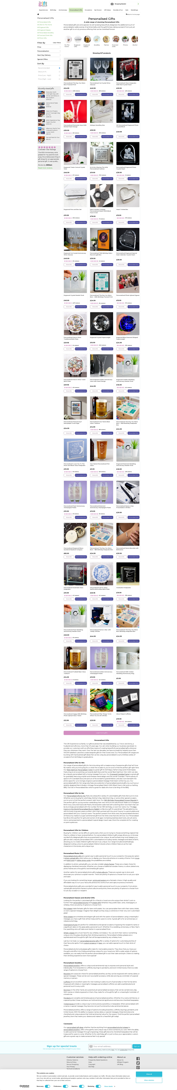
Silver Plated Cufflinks (123, 714)
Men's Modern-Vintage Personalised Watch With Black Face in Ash (100, 211)
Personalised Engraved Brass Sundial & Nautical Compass (73, 549)
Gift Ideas (107, 10)
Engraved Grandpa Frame (119, 774)
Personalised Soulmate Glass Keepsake (73, 588)
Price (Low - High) (44, 75)
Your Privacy (71, 1066)
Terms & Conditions (73, 1069)
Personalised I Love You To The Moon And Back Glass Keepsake (74, 464)
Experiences (43, 10)
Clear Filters (57, 43)
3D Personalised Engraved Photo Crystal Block (127, 126)
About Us (120, 1060)
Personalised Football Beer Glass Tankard (75, 672)
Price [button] (39, 47)
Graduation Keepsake (123, 587)
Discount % (42, 72)
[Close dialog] (174, 1041)
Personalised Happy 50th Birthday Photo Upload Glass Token (75, 714)
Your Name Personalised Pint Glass (99, 464)
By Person (98, 10)
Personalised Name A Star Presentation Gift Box (125, 506)
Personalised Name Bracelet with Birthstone (127, 549)
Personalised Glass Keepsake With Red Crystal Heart (126, 83)
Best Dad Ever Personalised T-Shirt (80, 770)
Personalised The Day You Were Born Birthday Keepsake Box (127, 630)
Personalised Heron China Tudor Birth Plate (75, 380)
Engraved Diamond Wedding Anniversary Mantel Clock (126, 464)
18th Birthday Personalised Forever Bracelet (120, 800)
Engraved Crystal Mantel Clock (74, 295)
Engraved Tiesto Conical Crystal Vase (74, 168)
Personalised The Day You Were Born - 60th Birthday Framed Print (101, 296)
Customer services (75, 1057)
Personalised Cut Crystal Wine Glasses (100, 83)
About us (121, 1057)
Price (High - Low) (44, 79)
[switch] (65, 1086)
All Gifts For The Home (44, 25)
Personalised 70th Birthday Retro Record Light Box (101, 254)
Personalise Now (81, 94)
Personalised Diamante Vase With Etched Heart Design (75, 126)
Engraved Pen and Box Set (72, 209)
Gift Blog (120, 1064)
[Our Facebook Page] (138, 1058)
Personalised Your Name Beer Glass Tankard (100, 422)
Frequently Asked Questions (97, 1060)
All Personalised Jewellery (45, 33)
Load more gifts (101, 733)
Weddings (134, 10)
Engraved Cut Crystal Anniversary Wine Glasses (75, 254)
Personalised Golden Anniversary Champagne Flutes (101, 672)
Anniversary (63, 10)
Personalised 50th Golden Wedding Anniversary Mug (125, 672)
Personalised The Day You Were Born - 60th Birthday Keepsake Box (127, 423)
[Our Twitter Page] (138, 1063)
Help (90, 1062)
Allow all (149, 1074)
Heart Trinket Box (122, 209)
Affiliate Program (123, 1062)
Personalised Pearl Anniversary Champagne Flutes (74, 506)
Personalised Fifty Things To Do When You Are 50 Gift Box (100, 714)
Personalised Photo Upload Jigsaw (127, 295)
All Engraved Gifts (43, 27)
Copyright (91, 1064)
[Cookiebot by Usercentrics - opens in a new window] (24, 1086)
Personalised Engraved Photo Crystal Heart (126, 168)
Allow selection (149, 1080)
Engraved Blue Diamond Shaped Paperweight (127, 338)
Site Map (91, 1066)
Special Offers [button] (42, 59)
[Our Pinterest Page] (138, 1067)
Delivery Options (72, 1060)
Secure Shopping (72, 1064)
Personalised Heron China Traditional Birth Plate (72, 338)
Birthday (53, 10)
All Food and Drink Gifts (44, 35)
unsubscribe (123, 1049)
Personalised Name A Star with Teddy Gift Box (100, 630)
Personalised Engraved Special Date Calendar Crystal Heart (126, 254)
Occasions (88, 10)
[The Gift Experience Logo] (46, 4)
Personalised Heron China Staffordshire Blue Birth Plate (100, 588)
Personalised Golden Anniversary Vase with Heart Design (101, 380)
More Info (69, 94)
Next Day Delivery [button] (44, 55)
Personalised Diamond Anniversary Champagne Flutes (100, 506)
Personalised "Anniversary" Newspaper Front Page (73, 422)
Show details (108, 1086)
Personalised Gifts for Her (76, 796)
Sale (126, 10)
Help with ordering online (100, 1057)
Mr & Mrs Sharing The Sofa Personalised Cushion (99, 168)
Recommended (44, 68)
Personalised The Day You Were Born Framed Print (74, 83)
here (112, 1049)
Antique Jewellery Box (97, 125)
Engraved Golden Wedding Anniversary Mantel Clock (125, 380)
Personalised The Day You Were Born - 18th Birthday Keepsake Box (101, 549)
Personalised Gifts (76, 10)
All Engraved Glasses (44, 30)
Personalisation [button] (43, 51)
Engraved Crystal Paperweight (100, 337)
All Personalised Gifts (44, 22)
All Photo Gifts (42, 38)
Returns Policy (71, 1062)
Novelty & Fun (118, 10)
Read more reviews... (45, 168)
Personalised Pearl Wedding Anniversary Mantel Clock (73, 630)
